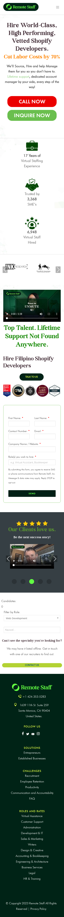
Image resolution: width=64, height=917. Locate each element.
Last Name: (41, 418)
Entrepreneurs (32, 752)
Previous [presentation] (5, 270)
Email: (38, 431)
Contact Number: (19, 431)
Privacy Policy (38, 909)
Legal (32, 873)
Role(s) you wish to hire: (22, 456)
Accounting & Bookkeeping (32, 856)
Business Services (32, 867)
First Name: (15, 418)
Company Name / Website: (24, 444)
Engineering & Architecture (32, 861)
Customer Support (32, 821)
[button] (14, 581)
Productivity (32, 787)
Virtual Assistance (32, 816)
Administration (32, 827)
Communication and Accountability (32, 793)
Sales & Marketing (32, 838)
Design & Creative (32, 850)
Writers (32, 844)
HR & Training (32, 878)
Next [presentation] (58, 270)
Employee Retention (32, 781)
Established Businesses (32, 758)
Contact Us (32, 665)
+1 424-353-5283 (34, 696)
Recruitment (32, 775)
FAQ (32, 798)
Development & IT (32, 833)
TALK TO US (31, 377)
